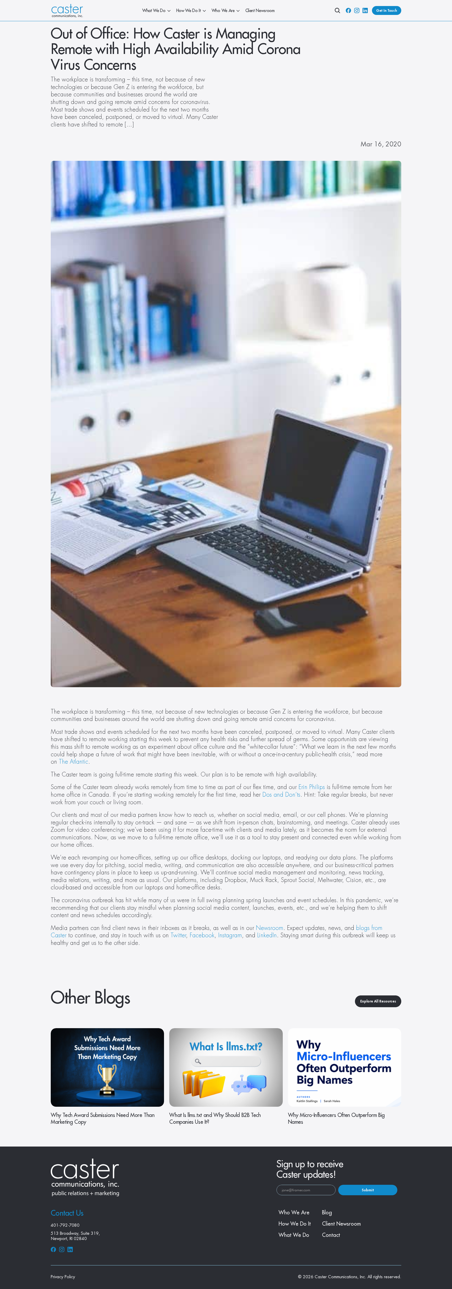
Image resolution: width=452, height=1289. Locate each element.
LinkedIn (267, 935)
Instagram (230, 935)
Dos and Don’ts (281, 795)
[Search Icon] (337, 10)
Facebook (202, 935)
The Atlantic (73, 762)
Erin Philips (311, 787)
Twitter (178, 935)
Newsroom (269, 928)
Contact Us (67, 1213)
